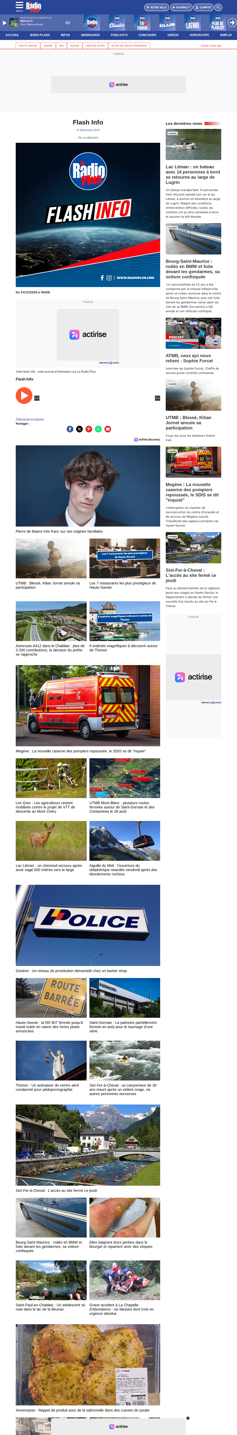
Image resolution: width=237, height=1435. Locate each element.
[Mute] (67, 23)
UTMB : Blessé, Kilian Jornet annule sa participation (188, 422)
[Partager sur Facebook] (69, 431)
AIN (61, 45)
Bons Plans (40, 35)
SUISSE (74, 45)
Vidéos (173, 35)
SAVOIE (48, 45)
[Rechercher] (218, 7)
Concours (147, 35)
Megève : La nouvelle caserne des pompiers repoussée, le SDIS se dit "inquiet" (192, 492)
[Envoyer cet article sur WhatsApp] (97, 431)
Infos (65, 35)
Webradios (90, 35)
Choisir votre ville (211, 45)
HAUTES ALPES (95, 45)
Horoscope (199, 35)
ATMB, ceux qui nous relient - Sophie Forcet (189, 358)
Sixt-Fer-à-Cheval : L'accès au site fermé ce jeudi (191, 575)
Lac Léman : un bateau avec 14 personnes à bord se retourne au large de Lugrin (193, 174)
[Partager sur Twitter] (78, 431)
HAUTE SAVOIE (28, 45)
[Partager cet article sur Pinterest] (88, 431)
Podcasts (119, 35)
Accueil (12, 35)
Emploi (225, 35)
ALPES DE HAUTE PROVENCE (129, 45)
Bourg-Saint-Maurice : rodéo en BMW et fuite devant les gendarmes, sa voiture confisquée (193, 269)
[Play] (5, 23)
